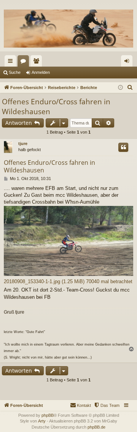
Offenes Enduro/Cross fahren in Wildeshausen (56, 107)
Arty (42, 421)
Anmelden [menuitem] (128, 62)
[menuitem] (130, 87)
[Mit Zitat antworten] (123, 147)
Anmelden (41, 72)
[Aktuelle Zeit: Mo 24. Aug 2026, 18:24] (120, 87)
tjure (22, 143)
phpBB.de (96, 427)
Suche (15, 72)
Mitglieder (37, 62)
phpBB (47, 415)
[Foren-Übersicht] (68, 28)
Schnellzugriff (12, 62)
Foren (25, 62)
